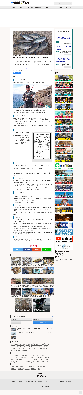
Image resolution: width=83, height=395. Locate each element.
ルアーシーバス (20, 346)
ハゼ (50, 359)
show (16, 76)
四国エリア (27, 368)
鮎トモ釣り (36, 344)
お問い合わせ (47, 386)
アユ (28, 357)
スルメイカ (35, 355)
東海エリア (45, 366)
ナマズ (23, 357)
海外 (39, 368)
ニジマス (32, 357)
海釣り (14, 72)
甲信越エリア (32, 366)
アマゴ (37, 357)
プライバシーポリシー (40, 386)
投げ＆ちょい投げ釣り (16, 350)
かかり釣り (45, 348)
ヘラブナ (38, 361)
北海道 (12, 366)
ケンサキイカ (43, 355)
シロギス (46, 359)
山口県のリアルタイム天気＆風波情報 (20, 68)
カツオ (33, 361)
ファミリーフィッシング (26, 344)
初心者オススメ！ (15, 344)
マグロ (28, 361)
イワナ (41, 357)
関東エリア (25, 366)
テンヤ (40, 348)
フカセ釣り (13, 348)
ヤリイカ (23, 361)
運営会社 (33, 386)
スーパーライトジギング (36, 346)
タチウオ (47, 357)
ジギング (46, 346)
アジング (13, 346)
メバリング (48, 344)
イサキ (24, 355)
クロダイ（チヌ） (38, 359)
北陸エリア (39, 366)
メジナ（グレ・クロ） (27, 359)
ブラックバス (45, 361)
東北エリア (18, 366)
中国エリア (20, 368)
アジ (12, 355)
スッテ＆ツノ (34, 348)
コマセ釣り (20, 348)
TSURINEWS (40, 388)
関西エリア (13, 368)
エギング (42, 344)
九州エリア (33, 368)
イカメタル (27, 348)
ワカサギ (18, 361)
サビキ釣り (25, 350)
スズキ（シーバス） (15, 357)
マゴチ (12, 361)
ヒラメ (12, 359)
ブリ (20, 355)
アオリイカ (18, 359)
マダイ (16, 355)
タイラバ (28, 346)
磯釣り (19, 72)
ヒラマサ (30, 355)
